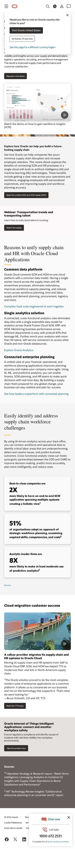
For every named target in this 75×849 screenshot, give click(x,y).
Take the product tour (16, 748)
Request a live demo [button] (15, 76)
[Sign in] (62, 6)
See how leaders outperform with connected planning (36, 393)
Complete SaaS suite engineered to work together (34, 306)
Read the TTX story (15, 705)
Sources (7, 585)
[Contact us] (69, 6)
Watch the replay (14, 227)
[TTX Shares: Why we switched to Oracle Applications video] (37, 631)
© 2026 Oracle (11, 817)
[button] (6, 6)
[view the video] (37, 102)
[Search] (48, 6)
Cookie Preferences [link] (13, 822)
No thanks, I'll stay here (22, 39)
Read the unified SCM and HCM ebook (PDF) (26, 195)
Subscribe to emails (13, 828)
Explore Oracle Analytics (18, 350)
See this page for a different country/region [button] (32, 47)
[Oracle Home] (14, 6)
